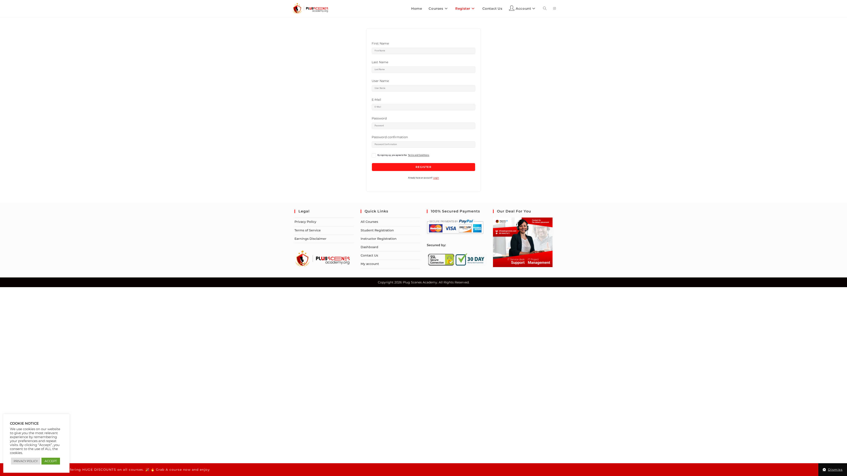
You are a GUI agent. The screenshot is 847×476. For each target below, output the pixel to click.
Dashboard (369, 247)
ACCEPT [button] (51, 461)
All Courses (369, 222)
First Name (380, 43)
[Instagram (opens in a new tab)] (554, 8)
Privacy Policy (305, 222)
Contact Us (369, 255)
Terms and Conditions (418, 155)
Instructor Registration (379, 239)
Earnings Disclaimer (310, 239)
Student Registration (377, 230)
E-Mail (376, 100)
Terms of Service (307, 230)
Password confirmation (390, 137)
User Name (380, 81)
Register (423, 167)
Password (379, 118)
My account (370, 264)
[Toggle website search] (545, 8)
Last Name (380, 62)
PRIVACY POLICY (26, 461)
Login (436, 178)
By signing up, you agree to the (403, 155)
